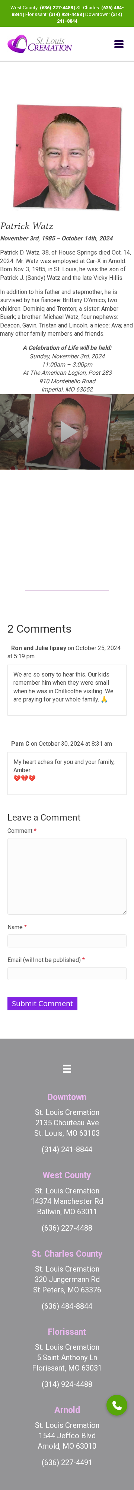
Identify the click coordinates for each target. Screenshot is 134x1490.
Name (17, 927)
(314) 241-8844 (67, 1149)
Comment (21, 830)
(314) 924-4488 (65, 14)
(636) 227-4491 (67, 1462)
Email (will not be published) (46, 959)
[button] (116, 1405)
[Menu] (119, 44)
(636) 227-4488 (56, 7)
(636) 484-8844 (67, 1306)
